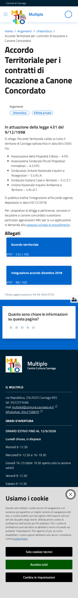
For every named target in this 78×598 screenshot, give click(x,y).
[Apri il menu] (5, 14)
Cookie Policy (20, 539)
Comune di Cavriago (16, 3)
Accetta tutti (39, 564)
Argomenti (24, 31)
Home (9, 31)
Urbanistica (44, 31)
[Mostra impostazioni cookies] (74, 299)
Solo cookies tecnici (39, 551)
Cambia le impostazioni (39, 577)
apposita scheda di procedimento (48, 224)
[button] (68, 14)
